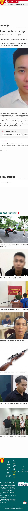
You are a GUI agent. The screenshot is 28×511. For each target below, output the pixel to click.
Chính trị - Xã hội (20, 4)
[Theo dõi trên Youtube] (12, 2)
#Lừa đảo (5, 150)
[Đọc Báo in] (17, 1)
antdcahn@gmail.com (23, 471)
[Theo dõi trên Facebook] (10, 2)
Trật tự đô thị (11, 4)
